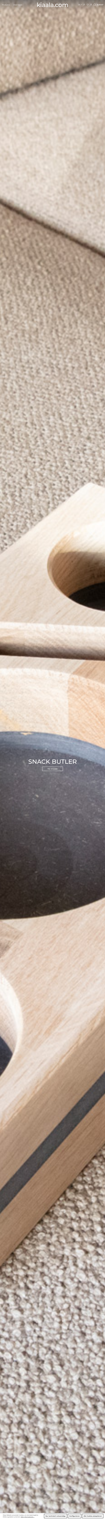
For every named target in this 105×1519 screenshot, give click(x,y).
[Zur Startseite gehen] (52, 4)
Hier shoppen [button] (52, 769)
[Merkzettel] (88, 5)
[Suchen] (84, 5)
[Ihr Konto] (91, 5)
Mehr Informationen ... (27, 1517)
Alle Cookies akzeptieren (92, 1516)
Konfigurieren (74, 1516)
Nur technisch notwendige (55, 1516)
